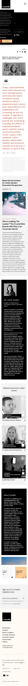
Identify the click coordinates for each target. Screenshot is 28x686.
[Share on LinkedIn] (17, 52)
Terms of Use (16, 668)
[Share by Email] (22, 52)
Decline (7, 41)
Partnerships (6, 639)
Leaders (5, 630)
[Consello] (6, 617)
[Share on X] (20, 52)
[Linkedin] (8, 675)
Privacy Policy (6, 668)
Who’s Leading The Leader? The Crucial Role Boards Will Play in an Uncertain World (13, 225)
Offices (5, 642)
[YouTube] (4, 675)
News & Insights (8, 632)
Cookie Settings (6, 671)
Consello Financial (8, 635)
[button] (25, 4)
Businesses (6, 628)
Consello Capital (8, 637)
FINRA (21, 662)
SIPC (3, 665)
